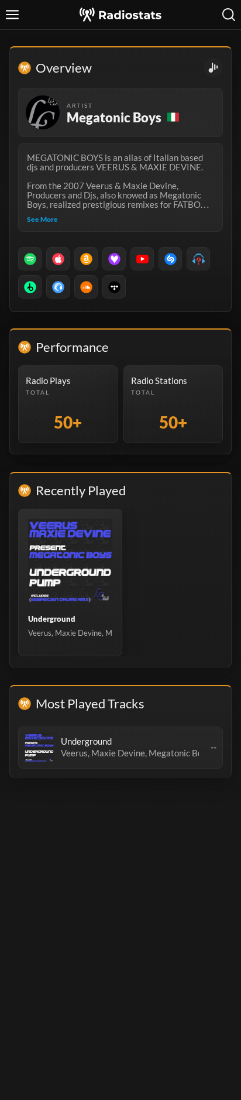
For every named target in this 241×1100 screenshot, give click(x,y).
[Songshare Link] (213, 67)
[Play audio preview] (39, 747)
